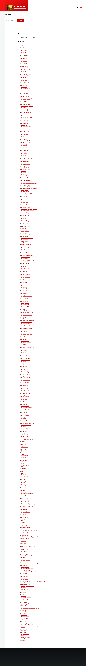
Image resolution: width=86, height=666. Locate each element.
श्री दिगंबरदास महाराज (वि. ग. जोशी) (27, 312)
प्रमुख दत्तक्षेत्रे (23, 541)
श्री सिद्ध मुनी (23, 418)
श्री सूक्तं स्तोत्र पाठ (24, 579)
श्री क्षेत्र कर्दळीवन (24, 61)
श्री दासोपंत (23, 309)
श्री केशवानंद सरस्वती (25, 268)
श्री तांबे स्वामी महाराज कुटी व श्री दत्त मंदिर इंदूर (29, 188)
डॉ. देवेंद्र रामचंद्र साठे (25, 231)
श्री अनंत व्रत (23, 474)
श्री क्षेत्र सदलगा (24, 174)
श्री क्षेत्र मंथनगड (24, 145)
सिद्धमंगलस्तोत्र (23, 522)
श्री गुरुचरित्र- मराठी (24, 554)
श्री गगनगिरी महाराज (24, 271)
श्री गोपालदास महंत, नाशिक (25, 280)
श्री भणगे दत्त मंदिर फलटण (25, 207)
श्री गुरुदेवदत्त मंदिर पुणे (25, 182)
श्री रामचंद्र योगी (24, 379)
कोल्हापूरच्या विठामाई (24, 241)
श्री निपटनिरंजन (24, 336)
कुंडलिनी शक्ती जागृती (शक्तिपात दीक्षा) (27, 450)
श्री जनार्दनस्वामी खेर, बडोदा (26, 236)
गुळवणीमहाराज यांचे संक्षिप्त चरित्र (26, 532)
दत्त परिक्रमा (23, 463)
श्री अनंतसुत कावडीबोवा (25, 247)
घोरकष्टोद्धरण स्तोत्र (24, 455)
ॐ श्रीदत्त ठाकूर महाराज (25, 437)
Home (19, 28)
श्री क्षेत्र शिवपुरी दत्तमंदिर (25, 167)
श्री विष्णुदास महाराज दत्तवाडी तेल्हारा (27, 391)
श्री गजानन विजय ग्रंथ (25, 477)
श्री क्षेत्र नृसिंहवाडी (24, 50)
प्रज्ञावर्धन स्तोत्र (24, 623)
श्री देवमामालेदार (24, 317)
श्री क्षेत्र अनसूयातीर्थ (24, 77)
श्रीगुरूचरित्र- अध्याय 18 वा (26, 584)
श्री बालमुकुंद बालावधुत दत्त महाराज (27, 353)
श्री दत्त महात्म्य (23, 487)
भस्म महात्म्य (23, 469)
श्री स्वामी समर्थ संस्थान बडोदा (26, 218)
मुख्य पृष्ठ (21, 44)
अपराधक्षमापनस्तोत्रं (24, 441)
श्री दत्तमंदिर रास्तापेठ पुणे (25, 201)
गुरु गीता (22, 529)
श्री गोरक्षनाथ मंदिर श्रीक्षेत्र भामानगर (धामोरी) (29, 183)
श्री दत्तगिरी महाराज (24, 298)
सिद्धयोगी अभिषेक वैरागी (25, 434)
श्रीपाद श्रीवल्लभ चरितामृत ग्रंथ (26, 519)
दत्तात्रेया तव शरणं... (24, 607)
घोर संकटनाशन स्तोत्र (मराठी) (26, 597)
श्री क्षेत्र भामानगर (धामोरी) (25, 142)
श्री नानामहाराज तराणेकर (25, 323)
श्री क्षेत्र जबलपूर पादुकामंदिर (26, 104)
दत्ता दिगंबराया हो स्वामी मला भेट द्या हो (27, 624)
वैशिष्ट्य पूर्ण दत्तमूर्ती (24, 68)
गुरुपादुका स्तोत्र (24, 610)
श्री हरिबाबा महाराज (24, 428)
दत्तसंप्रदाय (22, 47)
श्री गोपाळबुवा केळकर (25, 284)
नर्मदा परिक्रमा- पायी (24, 535)
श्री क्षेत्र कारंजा (24, 53)
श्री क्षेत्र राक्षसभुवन (24, 155)
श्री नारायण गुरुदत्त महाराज (25, 325)
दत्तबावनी (22, 635)
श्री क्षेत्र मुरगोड (24, 153)
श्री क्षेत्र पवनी (23, 128)
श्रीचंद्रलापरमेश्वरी (24, 517)
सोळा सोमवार (23, 592)
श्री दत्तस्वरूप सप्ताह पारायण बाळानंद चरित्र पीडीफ (30, 563)
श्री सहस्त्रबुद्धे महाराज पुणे (25, 410)
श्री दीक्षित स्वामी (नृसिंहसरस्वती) (26, 315)
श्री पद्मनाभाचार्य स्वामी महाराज (26, 344)
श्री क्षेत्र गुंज (23, 94)
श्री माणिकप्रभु (23, 364)
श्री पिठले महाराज (24, 349)
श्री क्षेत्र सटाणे (23, 172)
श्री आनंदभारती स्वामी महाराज (26, 253)
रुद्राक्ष (22, 473)
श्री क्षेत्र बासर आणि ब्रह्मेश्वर (26, 140)
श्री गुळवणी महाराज (24, 279)
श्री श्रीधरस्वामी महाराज (25, 406)
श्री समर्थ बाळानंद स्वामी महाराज (26, 409)
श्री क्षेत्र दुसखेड (24, 118)
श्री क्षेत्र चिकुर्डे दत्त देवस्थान (26, 101)
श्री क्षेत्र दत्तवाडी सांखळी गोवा (26, 112)
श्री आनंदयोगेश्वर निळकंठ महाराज (27, 255)
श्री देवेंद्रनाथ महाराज (25, 318)
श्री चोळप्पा (23, 291)
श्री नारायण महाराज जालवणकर (26, 328)
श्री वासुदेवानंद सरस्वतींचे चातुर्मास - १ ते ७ (28, 504)
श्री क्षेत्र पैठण (23, 136)
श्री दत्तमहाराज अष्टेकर (25, 301)
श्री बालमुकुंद (23, 352)
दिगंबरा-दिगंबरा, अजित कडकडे (26, 600)
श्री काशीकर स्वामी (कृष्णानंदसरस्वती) (27, 260)
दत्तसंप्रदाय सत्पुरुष (23, 228)
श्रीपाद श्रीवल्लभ (24, 433)
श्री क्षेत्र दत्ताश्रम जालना (25, 115)
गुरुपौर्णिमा (22, 454)
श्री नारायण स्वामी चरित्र (25, 570)
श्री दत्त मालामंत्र (24, 488)
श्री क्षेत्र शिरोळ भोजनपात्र (25, 164)
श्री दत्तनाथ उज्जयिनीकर (25, 299)
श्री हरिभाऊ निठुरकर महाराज (26, 429)
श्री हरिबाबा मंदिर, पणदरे (25, 220)
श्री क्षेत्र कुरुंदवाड (24, 63)
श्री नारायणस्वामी (24, 333)
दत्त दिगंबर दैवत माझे (24, 613)
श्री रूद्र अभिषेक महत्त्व (25, 503)
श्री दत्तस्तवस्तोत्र (24, 495)
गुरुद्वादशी (22, 452)
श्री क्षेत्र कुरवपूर (24, 58)
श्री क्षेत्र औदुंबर (24, 85)
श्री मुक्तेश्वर (23, 368)
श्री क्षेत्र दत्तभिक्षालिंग (24, 110)
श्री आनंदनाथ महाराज (25, 252)
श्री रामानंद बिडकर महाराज (25, 380)
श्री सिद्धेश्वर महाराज (24, 420)
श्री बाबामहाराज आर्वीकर (25, 350)
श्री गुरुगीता (23, 479)
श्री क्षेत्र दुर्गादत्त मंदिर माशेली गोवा (27, 117)
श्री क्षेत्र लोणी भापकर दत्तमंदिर (26, 159)
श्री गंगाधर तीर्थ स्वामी (24, 269)
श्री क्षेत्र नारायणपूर (24, 123)
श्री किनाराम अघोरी (24, 261)
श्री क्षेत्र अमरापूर (24, 80)
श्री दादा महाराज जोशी (25, 306)
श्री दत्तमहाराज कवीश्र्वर (25, 303)
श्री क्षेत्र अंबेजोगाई (24, 72)
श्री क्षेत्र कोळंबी (24, 87)
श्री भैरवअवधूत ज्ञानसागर (25, 360)
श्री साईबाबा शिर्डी (24, 412)
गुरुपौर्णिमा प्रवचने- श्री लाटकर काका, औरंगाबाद (29, 530)
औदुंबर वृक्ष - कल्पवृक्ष (24, 446)
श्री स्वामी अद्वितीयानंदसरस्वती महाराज (27, 423)
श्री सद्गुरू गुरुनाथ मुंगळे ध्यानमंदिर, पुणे (27, 210)
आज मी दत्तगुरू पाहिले (24, 615)
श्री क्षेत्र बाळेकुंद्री (24, 139)
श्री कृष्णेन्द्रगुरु (23, 266)
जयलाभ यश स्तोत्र (24, 460)
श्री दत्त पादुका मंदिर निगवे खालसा (27, 193)
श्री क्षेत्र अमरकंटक (24, 79)
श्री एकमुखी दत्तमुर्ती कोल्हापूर (26, 69)
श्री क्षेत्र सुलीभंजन (24, 177)
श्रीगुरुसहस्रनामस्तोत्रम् (25, 515)
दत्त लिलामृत (23, 533)
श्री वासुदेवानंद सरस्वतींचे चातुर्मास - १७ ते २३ (29, 506)
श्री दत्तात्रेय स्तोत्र (24, 498)
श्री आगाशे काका (24, 249)
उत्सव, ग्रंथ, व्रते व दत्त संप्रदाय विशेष (26, 439)
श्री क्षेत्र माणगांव (24, 148)
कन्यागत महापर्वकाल (24, 447)
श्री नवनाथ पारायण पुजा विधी (26, 500)
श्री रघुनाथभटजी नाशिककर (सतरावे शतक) (28, 375)
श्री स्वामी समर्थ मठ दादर (25, 215)
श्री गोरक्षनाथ (23, 285)
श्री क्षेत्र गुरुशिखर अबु (25, 96)
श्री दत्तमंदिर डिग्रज (24, 198)
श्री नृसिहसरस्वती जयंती (25, 501)
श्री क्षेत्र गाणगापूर (24, 91)
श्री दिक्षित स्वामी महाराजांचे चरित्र (27, 568)
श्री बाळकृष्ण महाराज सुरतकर (26, 355)
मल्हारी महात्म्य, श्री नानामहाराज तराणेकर (28, 546)
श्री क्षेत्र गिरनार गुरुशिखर (25, 93)
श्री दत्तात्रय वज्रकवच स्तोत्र (26, 496)
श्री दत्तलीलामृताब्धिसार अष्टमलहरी (27, 493)
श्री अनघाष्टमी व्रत (24, 476)
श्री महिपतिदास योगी (24, 363)
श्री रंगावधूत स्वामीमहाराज (25, 374)
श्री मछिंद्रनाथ (23, 361)
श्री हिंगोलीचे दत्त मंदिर (25, 223)
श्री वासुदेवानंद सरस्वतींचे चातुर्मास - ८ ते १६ (28, 507)
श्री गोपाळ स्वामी (24, 282)
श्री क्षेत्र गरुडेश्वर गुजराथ (25, 90)
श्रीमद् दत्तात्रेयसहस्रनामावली (26, 520)
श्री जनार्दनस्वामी (24, 295)
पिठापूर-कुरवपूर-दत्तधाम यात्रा (26, 540)
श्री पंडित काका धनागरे (25, 341)
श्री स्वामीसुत (23, 426)
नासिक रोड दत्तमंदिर (24, 64)
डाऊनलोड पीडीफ (23, 524)
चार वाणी (22, 458)
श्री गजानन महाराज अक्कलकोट (26, 272)
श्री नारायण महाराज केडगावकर (26, 326)
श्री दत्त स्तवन (23, 596)
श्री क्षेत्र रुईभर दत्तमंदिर (25, 156)
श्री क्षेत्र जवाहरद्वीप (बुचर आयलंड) (27, 106)
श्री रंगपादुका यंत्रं (24, 573)
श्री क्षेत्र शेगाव (23, 171)
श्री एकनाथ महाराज (24, 258)
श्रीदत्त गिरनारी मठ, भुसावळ (25, 226)
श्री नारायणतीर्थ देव (24, 331)
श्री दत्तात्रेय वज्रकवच (25, 567)
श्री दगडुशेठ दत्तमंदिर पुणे (25, 191)
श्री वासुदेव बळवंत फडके (25, 385)
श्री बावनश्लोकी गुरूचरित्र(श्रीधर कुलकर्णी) (28, 571)
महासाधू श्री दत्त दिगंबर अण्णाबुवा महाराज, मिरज (29, 548)
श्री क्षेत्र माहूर (23, 152)
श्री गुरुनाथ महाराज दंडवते (25, 277)
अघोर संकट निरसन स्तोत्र (25, 637)
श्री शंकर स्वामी (23, 401)
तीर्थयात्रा (23, 462)
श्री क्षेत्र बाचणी (24, 137)
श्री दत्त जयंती (23, 484)
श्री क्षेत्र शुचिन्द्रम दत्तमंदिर (25, 169)
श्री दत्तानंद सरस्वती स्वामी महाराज (27, 238)
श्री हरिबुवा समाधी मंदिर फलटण (26, 221)
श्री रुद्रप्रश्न (23, 574)
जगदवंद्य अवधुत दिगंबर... (25, 599)
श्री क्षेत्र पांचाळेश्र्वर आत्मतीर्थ (26, 129)
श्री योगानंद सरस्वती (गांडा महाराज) (27, 372)
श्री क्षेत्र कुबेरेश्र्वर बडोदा (25, 55)
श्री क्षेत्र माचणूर (24, 147)
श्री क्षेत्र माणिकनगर (24, 150)
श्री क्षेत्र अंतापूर (24, 71)
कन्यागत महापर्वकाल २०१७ (25, 527)
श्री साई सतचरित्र (24, 578)
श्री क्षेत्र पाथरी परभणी (25, 131)
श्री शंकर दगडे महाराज (25, 396)
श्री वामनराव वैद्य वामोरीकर (25, 383)
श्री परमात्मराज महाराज (25, 345)
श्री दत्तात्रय (22, 45)
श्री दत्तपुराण (23, 490)
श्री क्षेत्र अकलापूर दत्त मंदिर (26, 74)
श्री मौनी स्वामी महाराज (25, 371)
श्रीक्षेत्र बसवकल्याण (24, 224)
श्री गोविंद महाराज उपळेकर (25, 287)
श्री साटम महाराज (24, 413)
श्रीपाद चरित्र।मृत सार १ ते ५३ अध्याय (27, 586)
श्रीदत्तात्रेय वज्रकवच (25, 618)
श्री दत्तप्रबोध (23, 559)
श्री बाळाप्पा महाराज (24, 356)
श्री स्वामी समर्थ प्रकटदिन (25, 514)
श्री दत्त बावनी (23, 485)
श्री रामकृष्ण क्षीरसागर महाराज (26, 377)
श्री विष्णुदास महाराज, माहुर (25, 393)
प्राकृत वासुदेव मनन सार (25, 544)
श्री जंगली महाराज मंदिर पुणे (25, 185)
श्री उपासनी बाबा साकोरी (25, 257)
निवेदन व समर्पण (22, 640)
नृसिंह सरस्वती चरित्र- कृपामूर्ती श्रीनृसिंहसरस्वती (29, 536)
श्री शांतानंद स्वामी (24, 404)
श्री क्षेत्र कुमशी (23, 60)
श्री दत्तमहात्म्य (23, 562)
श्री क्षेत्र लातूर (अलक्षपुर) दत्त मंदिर (27, 158)
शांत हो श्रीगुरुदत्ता (24, 632)
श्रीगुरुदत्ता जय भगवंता (25, 634)
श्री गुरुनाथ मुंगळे (24, 233)
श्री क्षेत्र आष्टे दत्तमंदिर (25, 83)
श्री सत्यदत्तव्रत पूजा (24, 509)
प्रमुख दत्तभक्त (23, 543)
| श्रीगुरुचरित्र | (24, 525)
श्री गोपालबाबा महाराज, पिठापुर (26, 234)
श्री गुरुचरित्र (23, 481)
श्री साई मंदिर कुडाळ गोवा (25, 212)
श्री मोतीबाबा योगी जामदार (25, 369)
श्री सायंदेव (23, 417)
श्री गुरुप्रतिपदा (24, 482)
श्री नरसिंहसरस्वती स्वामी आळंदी (26, 322)
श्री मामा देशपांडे (24, 366)
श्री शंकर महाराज (24, 399)
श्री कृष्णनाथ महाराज (24, 265)
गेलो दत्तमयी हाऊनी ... (24, 602)
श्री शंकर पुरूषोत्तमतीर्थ (25, 398)
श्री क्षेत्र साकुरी (24, 175)
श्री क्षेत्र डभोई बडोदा (24, 109)
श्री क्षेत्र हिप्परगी (24, 178)
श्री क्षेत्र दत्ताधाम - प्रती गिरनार (26, 114)
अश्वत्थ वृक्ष (23, 442)
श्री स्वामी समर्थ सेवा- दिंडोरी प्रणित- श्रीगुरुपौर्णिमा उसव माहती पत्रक (33, 581)
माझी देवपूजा (23, 627)
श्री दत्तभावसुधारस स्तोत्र (25, 492)
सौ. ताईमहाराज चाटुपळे (25, 436)
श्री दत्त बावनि (23, 611)
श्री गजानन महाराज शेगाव (25, 274)
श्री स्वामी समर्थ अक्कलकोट (26, 425)
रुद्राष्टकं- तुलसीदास (24, 549)
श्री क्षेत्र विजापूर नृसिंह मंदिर (26, 161)
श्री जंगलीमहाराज (24, 293)
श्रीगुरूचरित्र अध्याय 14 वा (25, 582)
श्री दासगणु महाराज (24, 307)
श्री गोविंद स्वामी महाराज (25, 288)
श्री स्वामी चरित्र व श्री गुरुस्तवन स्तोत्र (28, 511)
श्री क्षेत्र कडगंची (24, 52)
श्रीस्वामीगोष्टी (23, 587)
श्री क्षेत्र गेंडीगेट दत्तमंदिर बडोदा (26, 98)
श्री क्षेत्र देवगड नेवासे (24, 120)
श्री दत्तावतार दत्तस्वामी (25, 304)
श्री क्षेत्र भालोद (24, 144)
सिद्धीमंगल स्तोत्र (24, 619)
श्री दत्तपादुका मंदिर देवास (25, 194)
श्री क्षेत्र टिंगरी (23, 107)
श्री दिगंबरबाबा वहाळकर (25, 314)
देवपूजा (22, 466)
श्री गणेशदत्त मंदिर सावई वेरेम (26, 180)
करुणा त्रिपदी (23, 605)
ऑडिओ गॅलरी (22, 594)
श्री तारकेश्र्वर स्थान (24, 190)
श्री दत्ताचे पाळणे (24, 565)
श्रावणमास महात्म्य (24, 551)
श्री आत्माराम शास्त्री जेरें (25, 250)
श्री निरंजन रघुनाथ (24, 337)
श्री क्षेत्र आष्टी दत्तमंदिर (25, 82)
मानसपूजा (22, 471)
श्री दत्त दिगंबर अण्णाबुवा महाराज (26, 296)
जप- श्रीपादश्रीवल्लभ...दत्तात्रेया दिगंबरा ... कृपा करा (30, 608)
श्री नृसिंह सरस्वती (24, 339)
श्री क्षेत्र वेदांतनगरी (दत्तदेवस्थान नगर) (27, 163)
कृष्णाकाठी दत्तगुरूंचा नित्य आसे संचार (27, 603)
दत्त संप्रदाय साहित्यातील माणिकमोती (27, 465)
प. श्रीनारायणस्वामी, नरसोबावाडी (26, 538)
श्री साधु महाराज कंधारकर (25, 415)
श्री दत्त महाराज (19, 7)
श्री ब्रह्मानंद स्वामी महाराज (25, 358)
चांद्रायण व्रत (23, 457)
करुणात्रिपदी (23, 449)
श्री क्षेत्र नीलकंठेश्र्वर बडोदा (26, 126)
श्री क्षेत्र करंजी (23, 56)
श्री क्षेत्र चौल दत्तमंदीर (25, 102)
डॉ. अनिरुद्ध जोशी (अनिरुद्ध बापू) (26, 244)
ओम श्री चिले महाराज (24, 230)
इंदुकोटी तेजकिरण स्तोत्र (25, 444)
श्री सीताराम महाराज (24, 421)
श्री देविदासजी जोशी (24, 239)
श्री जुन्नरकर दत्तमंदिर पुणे (25, 186)
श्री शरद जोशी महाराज (25, 402)
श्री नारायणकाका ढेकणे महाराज (26, 330)
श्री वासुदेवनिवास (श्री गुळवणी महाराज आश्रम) (29, 209)
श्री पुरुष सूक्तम (24, 629)
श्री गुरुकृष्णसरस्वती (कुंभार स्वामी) (27, 276)
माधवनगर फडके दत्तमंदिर (25, 66)
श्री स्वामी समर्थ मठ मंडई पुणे (26, 217)
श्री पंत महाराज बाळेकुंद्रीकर (26, 342)
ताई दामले (22, 246)
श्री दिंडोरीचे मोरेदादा (24, 310)
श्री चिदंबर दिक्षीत (24, 290)
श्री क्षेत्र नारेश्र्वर (24, 125)
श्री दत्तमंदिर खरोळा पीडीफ (25, 560)
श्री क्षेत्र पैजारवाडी (24, 134)
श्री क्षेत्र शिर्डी (23, 166)
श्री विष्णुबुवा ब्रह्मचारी (25, 394)
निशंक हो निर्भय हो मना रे (25, 630)
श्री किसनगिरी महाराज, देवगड (26, 263)
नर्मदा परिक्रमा (23, 468)
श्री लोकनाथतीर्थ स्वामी (25, 382)
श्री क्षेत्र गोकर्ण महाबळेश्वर (25, 99)
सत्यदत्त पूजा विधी (24, 590)
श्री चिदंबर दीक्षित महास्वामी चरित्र (27, 555)
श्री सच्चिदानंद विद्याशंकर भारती (26, 407)
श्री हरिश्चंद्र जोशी (24, 431)
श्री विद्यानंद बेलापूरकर (25, 388)
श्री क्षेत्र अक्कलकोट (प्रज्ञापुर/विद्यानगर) (28, 75)
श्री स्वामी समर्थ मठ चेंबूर (25, 213)
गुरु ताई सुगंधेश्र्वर (24, 242)
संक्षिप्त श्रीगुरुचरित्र (24, 589)
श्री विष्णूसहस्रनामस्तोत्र (25, 576)
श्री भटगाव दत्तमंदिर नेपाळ (25, 205)
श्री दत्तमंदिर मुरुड (24, 199)
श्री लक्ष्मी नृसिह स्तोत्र (25, 621)
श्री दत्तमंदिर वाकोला (24, 202)
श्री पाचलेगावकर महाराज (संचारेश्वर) (27, 347)
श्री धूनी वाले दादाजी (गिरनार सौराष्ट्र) (27, 320)
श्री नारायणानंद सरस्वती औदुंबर (26, 334)
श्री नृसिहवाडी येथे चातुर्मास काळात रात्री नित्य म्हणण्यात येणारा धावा (32, 626)
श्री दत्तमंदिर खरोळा (24, 196)
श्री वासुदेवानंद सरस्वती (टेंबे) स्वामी (27, 387)
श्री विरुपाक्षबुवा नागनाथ (25, 390)
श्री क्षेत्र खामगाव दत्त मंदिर (25, 88)
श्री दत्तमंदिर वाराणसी (24, 204)
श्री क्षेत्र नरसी (23, 121)
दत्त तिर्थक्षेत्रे (22, 48)
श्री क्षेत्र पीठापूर (24, 133)
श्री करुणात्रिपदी (24, 552)
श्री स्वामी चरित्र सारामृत (25, 512)
